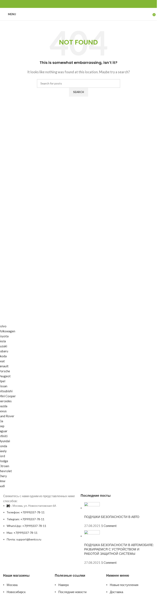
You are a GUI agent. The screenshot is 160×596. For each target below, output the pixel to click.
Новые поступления (124, 585)
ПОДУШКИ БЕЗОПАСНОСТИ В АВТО (111, 517)
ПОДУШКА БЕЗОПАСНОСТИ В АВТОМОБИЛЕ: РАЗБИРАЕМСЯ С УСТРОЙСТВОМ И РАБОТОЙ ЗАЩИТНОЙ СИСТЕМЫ (119, 549)
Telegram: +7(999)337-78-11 (25, 519)
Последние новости (72, 592)
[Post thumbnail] (92, 508)
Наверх (63, 585)
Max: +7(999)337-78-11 (22, 532)
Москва (12, 585)
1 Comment (109, 526)
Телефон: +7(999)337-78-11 (26, 512)
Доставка (116, 592)
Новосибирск (16, 592)
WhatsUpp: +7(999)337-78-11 (26, 526)
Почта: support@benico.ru (24, 539)
